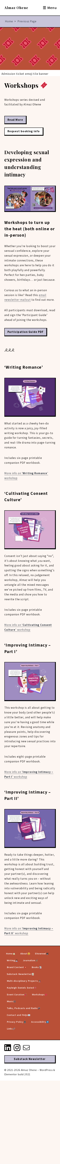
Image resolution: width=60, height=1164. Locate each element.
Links (10, 1028)
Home (9, 21)
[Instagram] (17, 1047)
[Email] (26, 1047)
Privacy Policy (15, 1021)
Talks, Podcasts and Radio (22, 1008)
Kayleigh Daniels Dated (20, 987)
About (24, 953)
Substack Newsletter (19, 974)
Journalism (29, 960)
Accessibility (38, 1021)
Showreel (40, 953)
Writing (11, 960)
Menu (50, 7)
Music (10, 1001)
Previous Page (27, 21)
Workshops (38, 994)
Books (35, 967)
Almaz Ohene (16, 7)
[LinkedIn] (7, 1047)
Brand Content (15, 967)
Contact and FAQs (17, 1014)
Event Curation (15, 994)
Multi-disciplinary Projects (22, 980)
